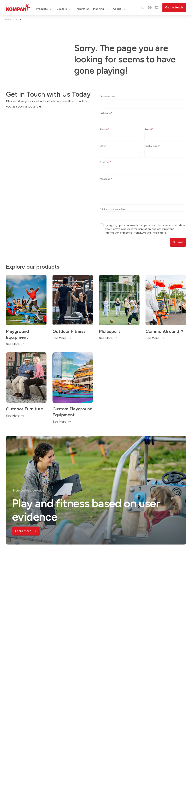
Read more (159, 232)
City (103, 146)
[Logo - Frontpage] (18, 7)
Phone (104, 129)
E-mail (148, 129)
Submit (178, 242)
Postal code (152, 146)
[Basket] (156, 7)
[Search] (143, 7)
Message (106, 179)
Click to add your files (113, 209)
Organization (108, 96)
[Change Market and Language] (149, 7)
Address (105, 162)
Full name (106, 113)
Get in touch (174, 7)
